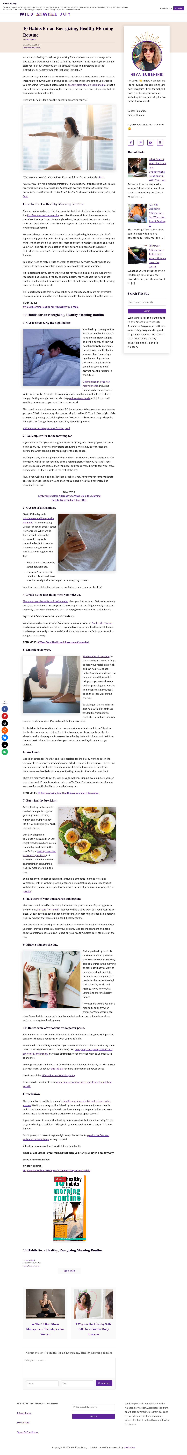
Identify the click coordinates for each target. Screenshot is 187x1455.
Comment (104, 1383)
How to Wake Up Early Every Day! (69, 500)
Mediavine (129, 1448)
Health (25, 48)
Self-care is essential (48, 910)
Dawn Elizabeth (30, 39)
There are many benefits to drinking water (45, 601)
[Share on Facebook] (5, 709)
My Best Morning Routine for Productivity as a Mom (50, 307)
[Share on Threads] (5, 723)
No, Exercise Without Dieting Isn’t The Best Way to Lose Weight (56, 1170)
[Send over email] (5, 752)
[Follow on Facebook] (131, 142)
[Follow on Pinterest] (140, 142)
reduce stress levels (79, 398)
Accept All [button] (178, 8)
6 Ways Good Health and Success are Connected (63, 642)
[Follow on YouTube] (150, 142)
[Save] (60, 1179)
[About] (147, 54)
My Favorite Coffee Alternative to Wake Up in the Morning (69, 496)
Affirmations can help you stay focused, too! (46, 428)
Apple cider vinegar (102, 623)
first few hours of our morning (43, 215)
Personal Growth (34, 48)
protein (27, 891)
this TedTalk (57, 1069)
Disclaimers (23, 1423)
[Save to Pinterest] (5, 716)
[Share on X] (5, 745)
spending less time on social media (86, 85)
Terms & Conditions (27, 1432)
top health (69, 1271)
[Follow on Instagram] (160, 142)
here (101, 177)
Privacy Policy (24, 1413)
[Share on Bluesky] (5, 737)
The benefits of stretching (96, 656)
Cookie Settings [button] (166, 8)
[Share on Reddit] (5, 730)
